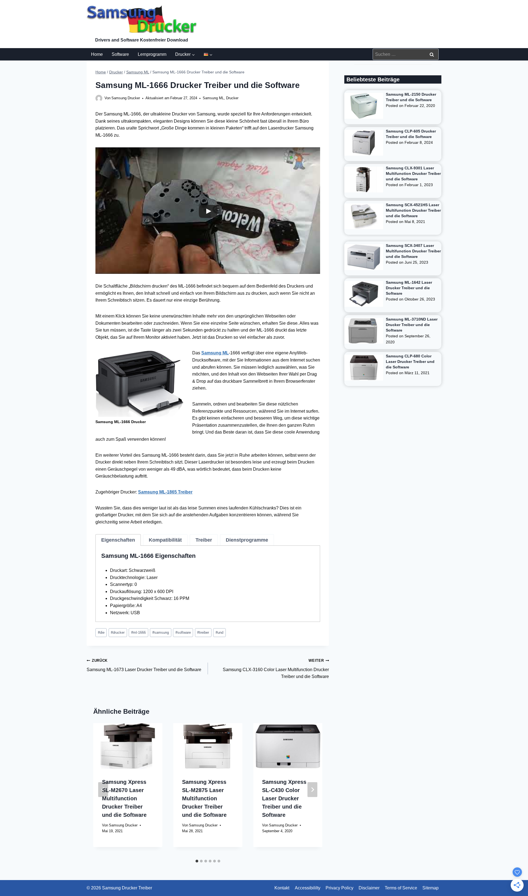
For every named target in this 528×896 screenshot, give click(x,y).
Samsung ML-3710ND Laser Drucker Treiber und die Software (412, 324)
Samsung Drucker (125, 98)
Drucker (232, 98)
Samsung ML (213, 98)
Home (97, 54)
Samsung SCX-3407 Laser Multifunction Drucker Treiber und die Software (413, 251)
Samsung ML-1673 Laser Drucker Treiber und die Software (144, 665)
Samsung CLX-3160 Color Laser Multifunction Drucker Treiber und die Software (276, 668)
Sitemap (430, 888)
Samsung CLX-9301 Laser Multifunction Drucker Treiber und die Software (413, 173)
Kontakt (281, 888)
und (219, 632)
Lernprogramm (152, 54)
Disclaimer (369, 888)
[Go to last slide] (103, 789)
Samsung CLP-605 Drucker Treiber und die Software (411, 134)
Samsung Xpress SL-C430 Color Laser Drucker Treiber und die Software (284, 798)
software (183, 632)
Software (120, 54)
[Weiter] (312, 789)
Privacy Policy (339, 888)
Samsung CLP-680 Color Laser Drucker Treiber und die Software (410, 361)
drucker (118, 632)
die (101, 632)
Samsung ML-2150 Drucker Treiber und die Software (411, 97)
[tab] (118, 540)
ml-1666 (138, 632)
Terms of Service (401, 888)
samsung (160, 632)
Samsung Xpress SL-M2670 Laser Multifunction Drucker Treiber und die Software (124, 798)
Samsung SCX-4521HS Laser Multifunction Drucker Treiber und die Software (413, 210)
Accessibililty (307, 888)
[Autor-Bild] (98, 98)
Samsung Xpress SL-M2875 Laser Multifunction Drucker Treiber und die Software (204, 798)
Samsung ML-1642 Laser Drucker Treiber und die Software (409, 288)
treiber (203, 632)
